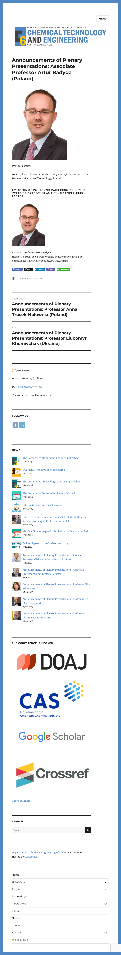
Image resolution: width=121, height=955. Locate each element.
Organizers (18, 882)
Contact (17, 925)
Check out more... (22, 800)
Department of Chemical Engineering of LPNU (39, 852)
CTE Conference (23, 278)
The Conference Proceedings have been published (52, 481)
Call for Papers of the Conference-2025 (45, 543)
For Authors (19, 903)
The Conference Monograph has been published (51, 457)
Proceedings (19, 896)
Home (15, 874)
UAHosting (30, 856)
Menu (103, 18)
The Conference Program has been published (49, 493)
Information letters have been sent (43, 505)
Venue (16, 911)
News (15, 918)
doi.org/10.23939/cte (30, 386)
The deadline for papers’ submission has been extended (55, 531)
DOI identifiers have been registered (44, 469)
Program (17, 889)
